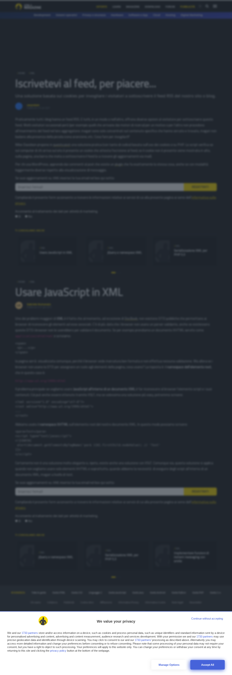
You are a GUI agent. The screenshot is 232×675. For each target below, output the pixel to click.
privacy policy (58, 650)
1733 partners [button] (30, 632)
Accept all (207, 664)
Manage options (169, 664)
